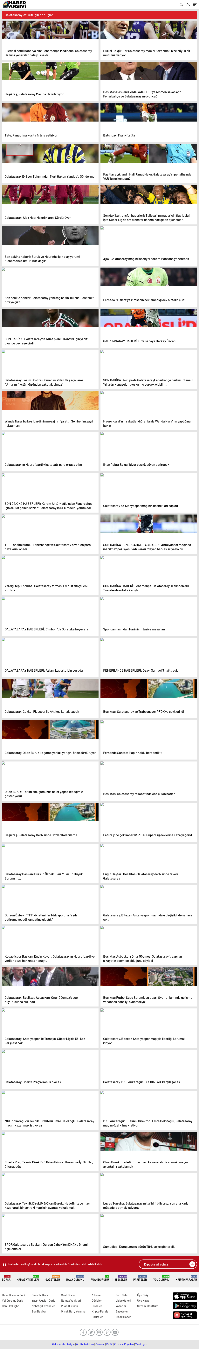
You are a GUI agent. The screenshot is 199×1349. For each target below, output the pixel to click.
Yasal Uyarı (141, 1344)
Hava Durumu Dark (13, 1295)
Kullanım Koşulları (124, 1344)
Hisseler (121, 1278)
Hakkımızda (58, 1344)
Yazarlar (121, 1306)
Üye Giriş (142, 1295)
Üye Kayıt (143, 1300)
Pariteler (140, 1278)
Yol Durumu (161, 1278)
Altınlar (96, 1295)
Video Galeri (123, 1300)
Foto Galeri (122, 1295)
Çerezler (100, 1344)
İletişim (71, 1344)
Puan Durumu (100, 1278)
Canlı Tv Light (10, 1306)
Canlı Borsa (68, 1295)
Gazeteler (52, 1278)
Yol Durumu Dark (12, 1300)
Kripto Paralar (186, 1278)
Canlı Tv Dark (40, 1295)
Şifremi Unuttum (147, 1306)
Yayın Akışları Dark (43, 1300)
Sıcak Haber (123, 1317)
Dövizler (97, 1300)
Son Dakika (39, 1311)
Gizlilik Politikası (85, 1344)
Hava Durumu (75, 1278)
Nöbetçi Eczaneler (43, 1306)
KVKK (109, 1344)
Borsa (6, 1278)
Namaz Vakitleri (28, 1278)
